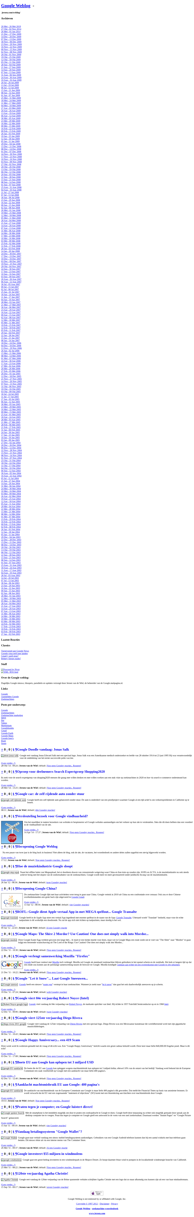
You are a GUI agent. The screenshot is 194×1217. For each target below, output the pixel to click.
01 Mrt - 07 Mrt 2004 (10, 517)
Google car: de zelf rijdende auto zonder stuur (51, 794)
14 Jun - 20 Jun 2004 (10, 483)
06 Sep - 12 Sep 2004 (11, 471)
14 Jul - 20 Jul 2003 (10, 578)
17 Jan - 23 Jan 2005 (10, 435)
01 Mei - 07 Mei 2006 (11, 358)
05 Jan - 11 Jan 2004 (10, 534)
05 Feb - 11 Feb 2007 (10, 330)
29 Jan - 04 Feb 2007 (10, 333)
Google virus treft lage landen (14, 653)
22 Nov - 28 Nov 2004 (11, 450)
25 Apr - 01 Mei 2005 (11, 414)
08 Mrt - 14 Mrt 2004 (10, 514)
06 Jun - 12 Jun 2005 (10, 402)
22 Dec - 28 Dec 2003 (11, 539)
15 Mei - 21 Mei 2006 (11, 353)
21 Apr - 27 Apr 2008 (11, 223)
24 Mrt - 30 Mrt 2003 (10, 616)
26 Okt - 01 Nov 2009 (11, 54)
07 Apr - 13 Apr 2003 (11, 611)
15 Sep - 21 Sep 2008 (11, 179)
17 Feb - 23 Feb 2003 (11, 626)
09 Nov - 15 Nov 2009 (11, 49)
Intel (166, 1004)
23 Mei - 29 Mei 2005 (11, 407)
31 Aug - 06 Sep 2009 (11, 75)
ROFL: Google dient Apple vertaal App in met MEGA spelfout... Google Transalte (77, 912)
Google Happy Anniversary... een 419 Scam (48, 1040)
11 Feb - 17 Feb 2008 (10, 246)
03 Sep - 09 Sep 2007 (11, 276)
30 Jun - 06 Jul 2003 (10, 583)
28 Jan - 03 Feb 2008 (10, 248)
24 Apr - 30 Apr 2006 (11, 361)
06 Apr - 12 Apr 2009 (11, 116)
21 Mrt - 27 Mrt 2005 (10, 422)
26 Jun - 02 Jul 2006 (10, 351)
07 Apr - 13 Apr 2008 (11, 228)
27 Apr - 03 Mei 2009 (11, 108)
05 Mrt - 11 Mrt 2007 (10, 322)
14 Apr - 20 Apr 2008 (11, 225)
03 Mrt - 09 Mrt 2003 (10, 621)
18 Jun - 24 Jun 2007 (10, 294)
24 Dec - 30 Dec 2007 (11, 254)
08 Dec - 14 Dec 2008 (11, 149)
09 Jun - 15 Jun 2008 (10, 205)
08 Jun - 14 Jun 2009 (10, 93)
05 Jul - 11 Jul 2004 (10, 478)
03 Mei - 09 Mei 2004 (11, 494)
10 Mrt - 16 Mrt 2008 (10, 238)
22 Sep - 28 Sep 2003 (11, 555)
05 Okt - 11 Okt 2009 (10, 62)
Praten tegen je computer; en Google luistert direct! (55, 1107)
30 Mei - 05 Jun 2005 (10, 404)
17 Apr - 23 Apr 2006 (11, 363)
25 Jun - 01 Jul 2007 (10, 292)
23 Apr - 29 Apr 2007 (11, 310)
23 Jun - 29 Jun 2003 (10, 585)
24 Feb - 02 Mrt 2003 (10, 624)
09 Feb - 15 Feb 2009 (11, 131)
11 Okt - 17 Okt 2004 (10, 465)
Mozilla (55, 962)
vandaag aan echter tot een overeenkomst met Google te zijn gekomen (148, 964)
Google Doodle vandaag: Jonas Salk (43, 749)
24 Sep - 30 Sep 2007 (11, 269)
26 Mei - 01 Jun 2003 (10, 596)
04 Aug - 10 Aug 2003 (11, 573)
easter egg (47, 984)
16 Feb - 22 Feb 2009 (11, 128)
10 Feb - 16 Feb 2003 (11, 629)
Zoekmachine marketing (12, 715)
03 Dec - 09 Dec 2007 (11, 261)
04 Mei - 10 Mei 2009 (11, 105)
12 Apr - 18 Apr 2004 (11, 501)
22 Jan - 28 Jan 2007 (10, 335)
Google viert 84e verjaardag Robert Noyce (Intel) (53, 998)
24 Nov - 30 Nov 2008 (11, 154)
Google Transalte (124, 917)
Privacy (114, 1204)
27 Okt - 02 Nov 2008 (11, 164)
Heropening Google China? (37, 888)
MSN (3, 718)
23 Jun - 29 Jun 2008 (10, 200)
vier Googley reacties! (79, 904)
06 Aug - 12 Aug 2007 (11, 282)
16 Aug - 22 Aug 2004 (11, 476)
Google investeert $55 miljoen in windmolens (49, 1154)
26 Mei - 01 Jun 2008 (10, 210)
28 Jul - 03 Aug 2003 (10, 575)
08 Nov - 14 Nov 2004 (11, 455)
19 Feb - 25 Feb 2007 (11, 325)
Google (4, 694)
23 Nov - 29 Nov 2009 (11, 44)
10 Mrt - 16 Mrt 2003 (10, 619)
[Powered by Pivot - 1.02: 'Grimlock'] (10, 669)
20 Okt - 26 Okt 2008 (11, 167)
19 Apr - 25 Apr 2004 (11, 499)
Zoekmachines (7, 699)
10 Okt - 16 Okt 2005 (11, 389)
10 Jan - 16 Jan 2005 (10, 437)
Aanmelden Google (10, 696)
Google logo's (7, 738)
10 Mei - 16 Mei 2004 (11, 491)
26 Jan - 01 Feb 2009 (10, 133)
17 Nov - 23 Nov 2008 (11, 156)
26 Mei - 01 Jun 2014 (10, 31)
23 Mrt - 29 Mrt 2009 (10, 121)
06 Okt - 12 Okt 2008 (11, 172)
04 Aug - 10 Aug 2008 (11, 190)
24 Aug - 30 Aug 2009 (11, 77)
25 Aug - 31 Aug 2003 (11, 565)
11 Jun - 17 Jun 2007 (10, 297)
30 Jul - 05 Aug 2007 (10, 284)
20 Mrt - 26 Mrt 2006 (10, 368)
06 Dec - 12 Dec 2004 (11, 448)
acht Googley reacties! (57, 992)
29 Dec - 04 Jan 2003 (10, 537)
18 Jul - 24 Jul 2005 (10, 394)
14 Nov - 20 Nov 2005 (11, 381)
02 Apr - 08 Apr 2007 (11, 317)
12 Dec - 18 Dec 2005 (11, 376)
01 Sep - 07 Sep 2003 (11, 562)
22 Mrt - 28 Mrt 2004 (10, 509)
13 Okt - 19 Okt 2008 (11, 169)
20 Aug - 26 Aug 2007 (11, 279)
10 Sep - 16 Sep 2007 (11, 274)
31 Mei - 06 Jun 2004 (10, 486)
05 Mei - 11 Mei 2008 (11, 218)
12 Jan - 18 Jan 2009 (10, 139)
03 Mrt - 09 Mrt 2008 (10, 241)
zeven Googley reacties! (57, 1187)
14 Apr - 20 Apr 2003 (11, 608)
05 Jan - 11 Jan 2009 (10, 141)
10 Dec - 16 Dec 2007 (11, 259)
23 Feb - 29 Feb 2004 (11, 519)
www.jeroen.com (97, 1213)
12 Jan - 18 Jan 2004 (10, 532)
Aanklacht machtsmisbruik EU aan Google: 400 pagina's (58, 1084)
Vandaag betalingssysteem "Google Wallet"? (49, 1131)
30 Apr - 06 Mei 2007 (11, 307)
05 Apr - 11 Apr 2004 (10, 504)
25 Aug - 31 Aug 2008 (11, 187)
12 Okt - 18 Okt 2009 (11, 59)
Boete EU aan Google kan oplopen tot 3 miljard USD (55, 1062)
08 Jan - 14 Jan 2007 (10, 340)
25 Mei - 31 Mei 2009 (11, 98)
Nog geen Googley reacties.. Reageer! (64, 765)
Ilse (2, 720)
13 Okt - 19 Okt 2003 (11, 550)
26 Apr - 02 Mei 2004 (11, 496)
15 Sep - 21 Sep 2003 (11, 557)
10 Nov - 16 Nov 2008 (11, 159)
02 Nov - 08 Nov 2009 (11, 52)
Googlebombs (7, 728)
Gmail (4, 730)
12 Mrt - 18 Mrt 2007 (10, 320)
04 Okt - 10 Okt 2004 (11, 468)
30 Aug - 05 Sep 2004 (11, 473)
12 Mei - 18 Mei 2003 (11, 598)
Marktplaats (6, 725)
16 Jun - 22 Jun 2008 (10, 202)
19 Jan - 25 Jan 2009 (10, 136)
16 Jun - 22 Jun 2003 (10, 588)
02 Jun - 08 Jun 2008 (10, 208)
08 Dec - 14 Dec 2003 (11, 545)
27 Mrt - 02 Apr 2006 (10, 366)
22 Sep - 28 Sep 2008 (11, 177)
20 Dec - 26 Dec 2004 (11, 445)
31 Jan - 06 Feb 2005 (10, 430)
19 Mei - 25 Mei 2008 (11, 213)
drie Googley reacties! (45, 810)
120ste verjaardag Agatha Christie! (42, 1173)
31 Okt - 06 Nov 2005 (11, 386)
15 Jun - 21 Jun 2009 (10, 90)
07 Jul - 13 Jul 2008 (10, 195)
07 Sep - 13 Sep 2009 (11, 72)
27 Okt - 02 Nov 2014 (11, 29)
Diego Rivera (76, 1024)
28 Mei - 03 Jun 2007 (10, 302)
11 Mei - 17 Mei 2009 (11, 103)
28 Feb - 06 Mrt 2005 (10, 425)
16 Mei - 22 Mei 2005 (11, 409)
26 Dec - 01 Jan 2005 (10, 374)
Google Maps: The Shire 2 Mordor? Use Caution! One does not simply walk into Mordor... (83, 934)
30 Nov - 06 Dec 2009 (11, 42)
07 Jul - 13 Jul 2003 (10, 580)
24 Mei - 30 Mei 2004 (11, 488)
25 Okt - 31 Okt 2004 (11, 460)
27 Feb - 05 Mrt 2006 (10, 371)
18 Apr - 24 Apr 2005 (11, 417)
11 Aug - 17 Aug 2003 (11, 570)
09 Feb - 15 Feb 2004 (11, 524)
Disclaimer (104, 1204)
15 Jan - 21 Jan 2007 (10, 338)
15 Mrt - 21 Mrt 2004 (10, 511)
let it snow (107, 984)
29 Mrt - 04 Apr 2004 (10, 506)
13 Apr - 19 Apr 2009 (11, 113)
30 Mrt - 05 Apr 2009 (10, 118)
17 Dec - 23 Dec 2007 (11, 256)
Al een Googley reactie (56, 928)
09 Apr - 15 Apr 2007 (11, 315)
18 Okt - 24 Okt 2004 (11, 463)
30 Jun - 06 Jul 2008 (10, 197)
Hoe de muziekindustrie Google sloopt (45, 866)
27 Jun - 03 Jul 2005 (10, 399)
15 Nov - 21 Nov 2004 (11, 453)
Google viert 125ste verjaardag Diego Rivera (49, 1018)
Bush (3, 741)
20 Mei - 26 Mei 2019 (11, 26)
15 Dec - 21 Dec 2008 (11, 146)
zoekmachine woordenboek (105, 1208)
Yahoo (4, 723)
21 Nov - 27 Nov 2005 (11, 379)
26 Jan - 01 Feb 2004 (10, 529)
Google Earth (7, 733)
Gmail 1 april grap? (9, 656)
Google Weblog (15, 5)
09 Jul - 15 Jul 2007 (10, 287)
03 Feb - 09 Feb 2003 (11, 631)
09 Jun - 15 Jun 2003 (10, 591)
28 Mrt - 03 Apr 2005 (10, 419)
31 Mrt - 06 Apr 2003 (10, 614)
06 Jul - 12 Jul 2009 (10, 88)
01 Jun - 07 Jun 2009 (10, 95)
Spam (3, 743)
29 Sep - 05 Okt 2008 (11, 174)
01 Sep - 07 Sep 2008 (11, 185)
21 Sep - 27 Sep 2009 (11, 67)
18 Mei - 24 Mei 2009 (11, 100)
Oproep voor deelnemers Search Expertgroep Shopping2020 (61, 771)
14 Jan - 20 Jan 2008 (10, 251)
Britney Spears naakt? (11, 658)
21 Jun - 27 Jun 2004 (10, 481)
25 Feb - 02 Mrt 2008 (10, 243)
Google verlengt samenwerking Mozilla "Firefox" (53, 956)
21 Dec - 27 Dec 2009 (11, 34)
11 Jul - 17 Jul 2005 (10, 397)
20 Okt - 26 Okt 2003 (11, 547)
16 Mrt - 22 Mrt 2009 (10, 123)
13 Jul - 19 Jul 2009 (10, 85)
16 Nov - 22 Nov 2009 (11, 47)
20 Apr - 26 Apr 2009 (11, 111)
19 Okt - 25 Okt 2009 (11, 57)
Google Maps (7, 736)
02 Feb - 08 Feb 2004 (11, 527)
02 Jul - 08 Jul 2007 (10, 289)
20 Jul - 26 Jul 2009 (10, 82)
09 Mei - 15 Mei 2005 (11, 412)
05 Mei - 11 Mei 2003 (11, 601)
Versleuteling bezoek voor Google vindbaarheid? (52, 816)
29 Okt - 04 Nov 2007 (11, 266)
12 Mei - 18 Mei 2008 (11, 215)
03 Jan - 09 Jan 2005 (10, 440)
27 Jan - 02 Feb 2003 (10, 634)
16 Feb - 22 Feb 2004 (11, 522)
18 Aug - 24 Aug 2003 (11, 568)
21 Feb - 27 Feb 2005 (11, 427)
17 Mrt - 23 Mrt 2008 (10, 236)
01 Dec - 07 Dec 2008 (11, 151)
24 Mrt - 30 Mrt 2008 (10, 233)
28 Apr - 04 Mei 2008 (11, 220)
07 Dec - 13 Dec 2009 (11, 39)
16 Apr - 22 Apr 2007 (11, 312)
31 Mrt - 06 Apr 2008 (10, 231)
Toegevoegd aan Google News (15, 651)
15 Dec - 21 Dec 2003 (11, 542)
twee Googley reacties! (56, 882)
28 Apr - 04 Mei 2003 (11, 603)
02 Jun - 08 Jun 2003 (10, 593)
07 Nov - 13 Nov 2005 (11, 384)
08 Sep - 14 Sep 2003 (11, 560)
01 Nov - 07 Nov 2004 (11, 458)
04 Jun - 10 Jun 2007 (10, 299)
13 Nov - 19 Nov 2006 (11, 348)
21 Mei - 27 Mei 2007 (11, 305)
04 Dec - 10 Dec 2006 (11, 345)
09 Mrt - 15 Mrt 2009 (10, 126)
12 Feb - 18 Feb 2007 (11, 328)
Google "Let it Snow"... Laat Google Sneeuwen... (52, 978)
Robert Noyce (75, 1004)
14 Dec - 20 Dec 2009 (11, 36)
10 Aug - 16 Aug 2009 (11, 80)
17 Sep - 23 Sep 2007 (11, 271)
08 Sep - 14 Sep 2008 (11, 182)
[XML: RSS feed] (9, 672)
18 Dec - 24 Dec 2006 (11, 343)
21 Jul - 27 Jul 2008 (10, 192)
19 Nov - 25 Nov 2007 (11, 264)
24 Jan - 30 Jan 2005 (10, 432)
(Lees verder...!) (8, 763)
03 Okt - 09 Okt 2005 (11, 391)
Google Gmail (77, 897)
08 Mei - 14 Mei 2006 (11, 356)
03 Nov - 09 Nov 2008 (11, 162)
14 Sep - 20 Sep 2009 (11, 70)
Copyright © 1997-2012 (87, 1204)
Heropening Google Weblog (37, 846)
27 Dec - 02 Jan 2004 (10, 442)
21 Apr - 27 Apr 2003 (11, 606)
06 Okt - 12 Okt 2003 (11, 552)
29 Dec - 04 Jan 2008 (10, 144)
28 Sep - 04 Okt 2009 (11, 65)
